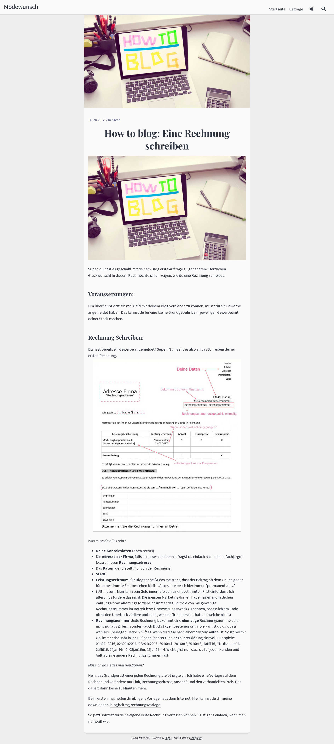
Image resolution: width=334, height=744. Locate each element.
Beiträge (296, 9)
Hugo (167, 738)
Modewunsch (21, 7)
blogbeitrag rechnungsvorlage (135, 705)
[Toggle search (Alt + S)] (323, 9)
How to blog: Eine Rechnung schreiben (167, 139)
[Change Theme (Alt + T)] (311, 9)
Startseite (277, 9)
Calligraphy (196, 738)
